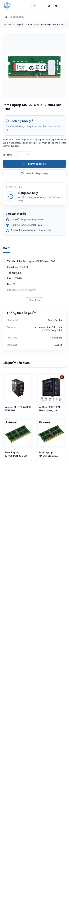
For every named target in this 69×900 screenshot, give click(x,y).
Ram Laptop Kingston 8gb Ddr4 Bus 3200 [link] (46, 24)
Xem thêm (34, 300)
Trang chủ (7, 24)
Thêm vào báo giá (37, 164)
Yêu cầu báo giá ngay (37, 173)
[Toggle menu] (63, 6)
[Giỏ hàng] (56, 6)
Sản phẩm (20, 24)
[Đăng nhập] (49, 6)
